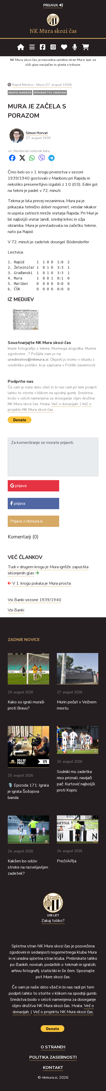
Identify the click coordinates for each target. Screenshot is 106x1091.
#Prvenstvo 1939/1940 (50, 92)
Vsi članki (16, 610)
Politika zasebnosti (53, 1057)
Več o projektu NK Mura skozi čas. (49, 406)
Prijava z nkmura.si (26, 521)
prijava (20, 486)
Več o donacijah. (65, 403)
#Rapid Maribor (19, 92)
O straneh (53, 1047)
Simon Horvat (37, 133)
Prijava (51, 5)
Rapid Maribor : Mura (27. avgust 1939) (42, 84)
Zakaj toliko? (53, 921)
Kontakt (53, 1067)
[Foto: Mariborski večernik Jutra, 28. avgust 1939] (26, 319)
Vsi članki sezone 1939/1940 (34, 600)
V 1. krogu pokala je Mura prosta (41, 583)
